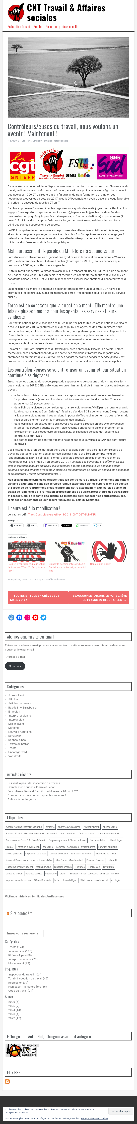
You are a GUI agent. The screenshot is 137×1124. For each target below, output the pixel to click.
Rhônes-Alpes (17, 740)
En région (14, 711)
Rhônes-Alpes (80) (20, 955)
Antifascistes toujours (22, 799)
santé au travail (14, 873)
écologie (115, 880)
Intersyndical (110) (20, 951)
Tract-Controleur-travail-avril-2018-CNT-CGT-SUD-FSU (62, 514)
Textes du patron (18, 744)
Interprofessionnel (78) (23, 959)
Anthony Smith (92, 827)
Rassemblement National (19, 867)
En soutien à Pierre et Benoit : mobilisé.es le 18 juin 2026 (43, 791)
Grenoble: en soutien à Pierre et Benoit (31, 787)
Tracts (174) (16, 947)
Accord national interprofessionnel (24, 827)
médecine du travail (106, 853)
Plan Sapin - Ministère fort (69, 860)
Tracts (24, 579)
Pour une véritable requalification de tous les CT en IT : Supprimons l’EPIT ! (26, 567)
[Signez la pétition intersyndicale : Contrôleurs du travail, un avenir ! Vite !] (68, 551)
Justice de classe (59, 853)
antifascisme (110, 827)
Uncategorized (17, 752)
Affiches (13, 699)
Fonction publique (107, 847)
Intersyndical (14, 579)
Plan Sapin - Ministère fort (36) (27, 986)
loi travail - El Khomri (81, 853)
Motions (13, 727)
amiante (50, 827)
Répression (94, 867)
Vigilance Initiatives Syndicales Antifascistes (34, 896)
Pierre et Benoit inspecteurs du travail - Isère (29, 860)
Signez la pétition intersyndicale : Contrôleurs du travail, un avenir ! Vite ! (67, 567)
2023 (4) (13, 1014)
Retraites (80, 867)
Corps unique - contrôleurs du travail (47, 579)
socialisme (51, 873)
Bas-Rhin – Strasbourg (22, 707)
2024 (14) (14, 1010)
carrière (71, 833)
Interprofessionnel (20, 715)
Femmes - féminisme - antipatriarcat (75, 847)
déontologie (116, 840)
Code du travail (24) (20, 990)
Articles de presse (19, 703)
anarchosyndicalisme (69, 827)
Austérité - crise (55, 833)
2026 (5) (13, 1001)
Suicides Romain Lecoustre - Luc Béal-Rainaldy (94, 873)
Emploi (9, 847)
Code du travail (86, 833)
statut (63, 873)
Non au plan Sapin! (100, 564)
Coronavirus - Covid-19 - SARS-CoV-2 (25, 840)
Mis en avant (16, 723)
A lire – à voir (16, 695)
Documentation (98, 840)
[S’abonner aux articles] (7, 1081)
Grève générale (14, 853)
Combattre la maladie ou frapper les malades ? (37, 795)
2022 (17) (14, 1018)
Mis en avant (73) (19, 963)
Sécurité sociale (42, 880)
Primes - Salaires (95, 860)
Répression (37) (18, 982)
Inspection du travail (35, 853)
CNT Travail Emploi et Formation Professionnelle (45, 141)
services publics (34, 873)
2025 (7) (13, 1006)
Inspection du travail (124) (24, 974)
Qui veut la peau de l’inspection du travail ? (34, 783)
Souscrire (15, 666)
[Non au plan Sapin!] (109, 551)
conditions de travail (108, 833)
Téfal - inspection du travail (94, 880)
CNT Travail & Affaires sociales (66, 12)
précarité (112, 860)
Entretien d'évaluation (28, 847)
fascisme (48, 847)
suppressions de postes (18, 880)
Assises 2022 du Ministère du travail (25, 833)
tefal (56, 880)
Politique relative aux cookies (94, 1118)
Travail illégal (69, 880)
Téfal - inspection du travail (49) (28, 978)
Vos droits (15, 756)
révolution (108, 867)
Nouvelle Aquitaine (20, 731)
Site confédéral (22, 913)
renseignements (63, 867)
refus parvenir (43, 867)
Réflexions (14, 736)
